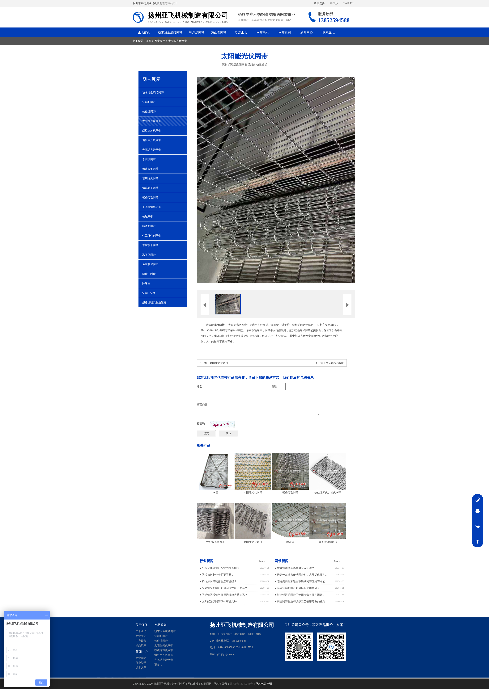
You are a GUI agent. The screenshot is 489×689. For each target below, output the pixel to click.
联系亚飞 (328, 32)
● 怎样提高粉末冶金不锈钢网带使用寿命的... (301, 581)
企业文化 (141, 636)
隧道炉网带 (149, 226)
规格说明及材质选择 (154, 302)
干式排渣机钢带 (151, 207)
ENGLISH (348, 3)
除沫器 (146, 283)
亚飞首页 (144, 32)
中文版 (334, 3)
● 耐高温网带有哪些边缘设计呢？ (294, 568)
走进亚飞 (241, 32)
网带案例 (285, 32)
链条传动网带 (150, 197)
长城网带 (147, 216)
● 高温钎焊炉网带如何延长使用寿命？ (297, 588)
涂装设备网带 (150, 168)
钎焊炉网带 (196, 32)
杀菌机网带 (149, 159)
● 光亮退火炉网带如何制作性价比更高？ (223, 588)
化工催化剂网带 (151, 235)
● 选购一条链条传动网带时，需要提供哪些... (301, 574)
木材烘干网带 (150, 245)
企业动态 (141, 658)
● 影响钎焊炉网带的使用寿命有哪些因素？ (300, 594)
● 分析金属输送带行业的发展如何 (219, 568)
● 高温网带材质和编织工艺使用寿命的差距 (300, 601)
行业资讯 (141, 663)
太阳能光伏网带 (177, 41)
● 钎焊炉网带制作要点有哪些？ (218, 581)
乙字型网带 (149, 254)
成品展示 (141, 646)
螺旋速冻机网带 (151, 130)
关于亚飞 (141, 632)
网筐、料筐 (149, 273)
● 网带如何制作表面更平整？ (217, 574)
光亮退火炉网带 (151, 149)
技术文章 (141, 668)
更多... (158, 665)
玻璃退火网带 (150, 178)
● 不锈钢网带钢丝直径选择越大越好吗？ (223, 594)
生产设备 (141, 641)
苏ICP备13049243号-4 (242, 683)
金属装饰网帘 (150, 264)
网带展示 (263, 32)
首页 (148, 41)
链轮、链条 (149, 293)
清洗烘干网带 (150, 188)
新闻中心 (306, 32)
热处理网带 (218, 32)
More (262, 561)
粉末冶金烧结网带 (170, 32)
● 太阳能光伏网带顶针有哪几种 (218, 601)
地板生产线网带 (151, 140)
